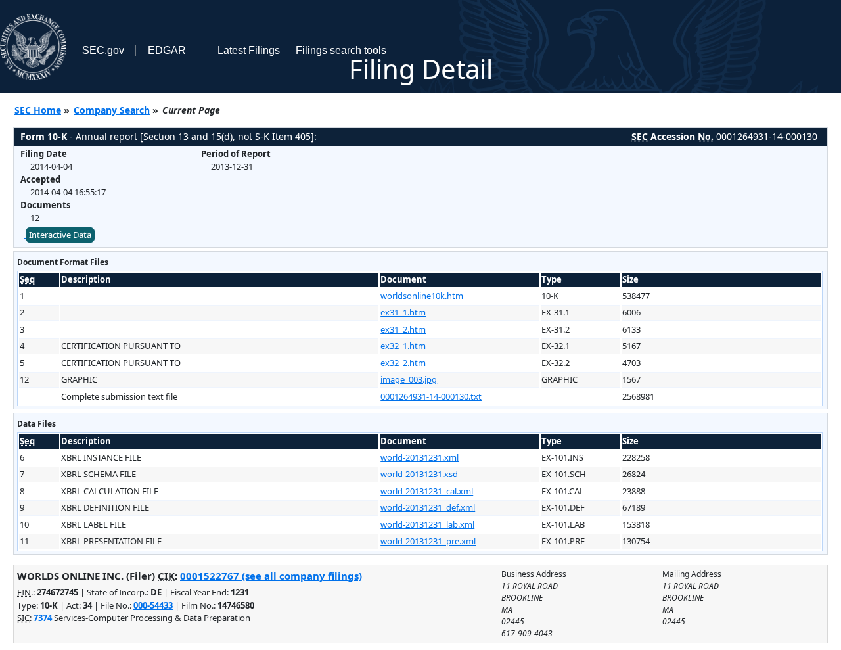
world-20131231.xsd (419, 474)
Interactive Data (60, 235)
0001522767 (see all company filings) (271, 575)
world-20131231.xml (419, 457)
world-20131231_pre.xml (428, 541)
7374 (43, 618)
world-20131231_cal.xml (426, 491)
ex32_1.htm (403, 346)
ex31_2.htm (403, 329)
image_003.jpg (408, 379)
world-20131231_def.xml (427, 507)
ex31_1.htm (403, 312)
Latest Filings (248, 50)
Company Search (112, 110)
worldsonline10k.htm (421, 296)
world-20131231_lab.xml (427, 524)
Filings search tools (341, 50)
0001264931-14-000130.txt (431, 396)
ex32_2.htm (403, 363)
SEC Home (37, 110)
